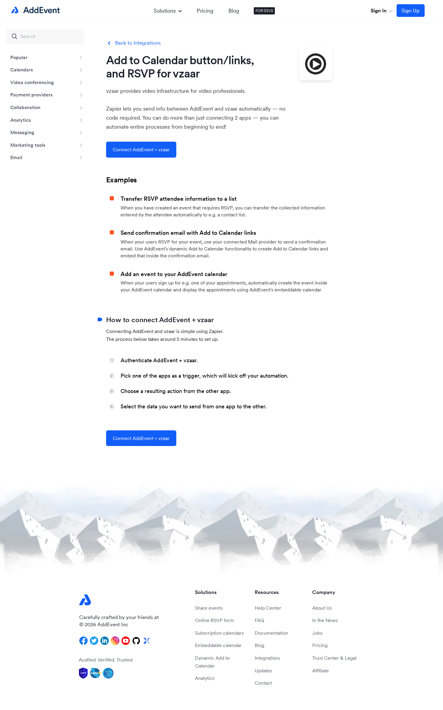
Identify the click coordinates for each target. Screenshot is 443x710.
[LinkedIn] (104, 640)
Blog (233, 10)
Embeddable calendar (218, 645)
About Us (322, 608)
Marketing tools (27, 145)
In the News (325, 620)
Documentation (271, 633)
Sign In (379, 10)
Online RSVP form (214, 620)
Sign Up (410, 10)
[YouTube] (125, 640)
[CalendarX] (147, 640)
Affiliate (320, 671)
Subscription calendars (219, 633)
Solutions (165, 10)
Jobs (317, 633)
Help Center (268, 608)
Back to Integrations (138, 43)
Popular (18, 57)
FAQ (259, 620)
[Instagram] (115, 640)
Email (16, 157)
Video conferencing (32, 82)
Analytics (20, 120)
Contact (263, 683)
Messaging (22, 132)
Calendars (21, 70)
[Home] (34, 10)
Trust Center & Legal (334, 658)
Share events (209, 608)
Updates (263, 671)
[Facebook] (83, 640)
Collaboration (25, 107)
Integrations (267, 658)
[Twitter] (94, 640)
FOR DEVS (264, 10)
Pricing (205, 10)
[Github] (136, 640)
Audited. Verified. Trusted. (106, 660)
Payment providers (31, 95)
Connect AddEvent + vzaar (141, 149)
